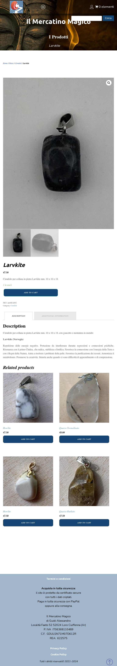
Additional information (55, 316)
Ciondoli (18, 63)
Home (5, 63)
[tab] (19, 316)
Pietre (11, 63)
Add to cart (31, 292)
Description (18, 316)
